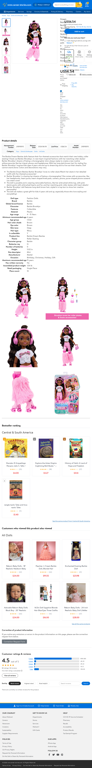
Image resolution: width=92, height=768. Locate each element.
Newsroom (6, 723)
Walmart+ (36, 727)
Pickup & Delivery (57, 11)
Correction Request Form (14, 641)
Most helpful (43, 683)
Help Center (45, 706)
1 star (31, 669)
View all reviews (10, 675)
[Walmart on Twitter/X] (53, 754)
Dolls (25, 15)
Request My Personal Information (13, 753)
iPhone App (52, 743)
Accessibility (67, 727)
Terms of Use (6, 743)
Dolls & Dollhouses (17, 15)
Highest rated (29, 683)
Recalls (65, 723)
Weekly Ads (75, 706)
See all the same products (81, 624)
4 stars (31, 661)
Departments (10, 11)
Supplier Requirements (10, 733)
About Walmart (7, 717)
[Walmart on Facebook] (49, 754)
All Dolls (42, 151)
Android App (52, 746)
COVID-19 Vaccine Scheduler (73, 717)
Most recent (15, 683)
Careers (78, 11)
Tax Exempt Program (70, 733)
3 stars (31, 664)
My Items (87, 11)
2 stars (31, 667)
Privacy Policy (7, 746)
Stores (35, 720)
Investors (5, 727)
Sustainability (6, 730)
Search (85, 683)
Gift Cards (36, 730)
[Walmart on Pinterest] (62, 754)
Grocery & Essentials (41, 11)
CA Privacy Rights (8, 750)
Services (21, 11)
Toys (8, 15)
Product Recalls (68, 730)
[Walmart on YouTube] (58, 754)
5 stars (31, 659)
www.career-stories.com (64, 101)
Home (4, 15)
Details (82, 70)
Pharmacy (69, 11)
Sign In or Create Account (25, 706)
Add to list (72, 74)
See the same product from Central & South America (71, 521)
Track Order (60, 706)
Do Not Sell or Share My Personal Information (17, 756)
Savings (29, 11)
